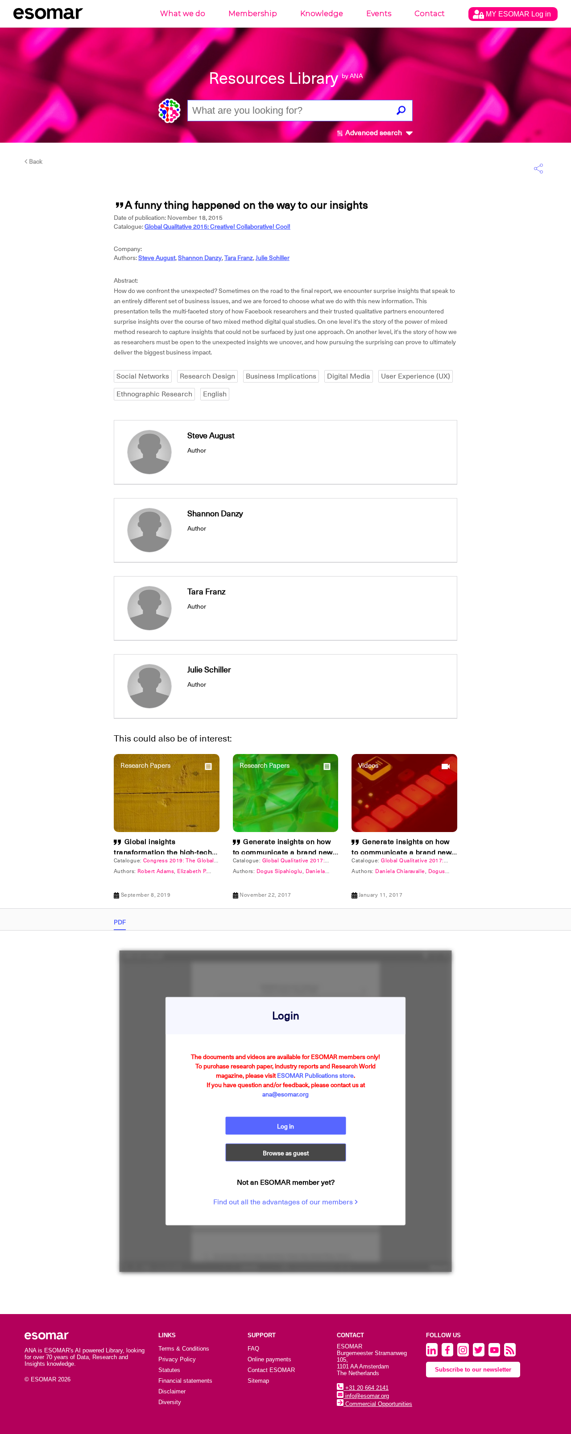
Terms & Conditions (183, 1348)
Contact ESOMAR (271, 1370)
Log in (285, 1126)
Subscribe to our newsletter (473, 1369)
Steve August (156, 258)
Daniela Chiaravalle (400, 871)
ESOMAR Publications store (315, 1075)
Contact (429, 13)
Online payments (269, 1359)
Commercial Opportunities (377, 1404)
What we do (182, 13)
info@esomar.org (366, 1396)
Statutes (169, 1370)
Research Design (207, 376)
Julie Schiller (273, 258)
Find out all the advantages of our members (284, 1202)
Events (378, 13)
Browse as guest (286, 1153)
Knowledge (321, 13)
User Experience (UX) (415, 376)
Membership (252, 13)
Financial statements (185, 1380)
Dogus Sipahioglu (279, 871)
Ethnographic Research (154, 394)
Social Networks (142, 376)
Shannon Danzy (200, 258)
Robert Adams (155, 871)
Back (35, 161)
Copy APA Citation (285, 650)
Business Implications (281, 376)
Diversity (169, 1402)
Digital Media (348, 376)
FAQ (253, 1348)
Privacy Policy (177, 1359)
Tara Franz (238, 258)
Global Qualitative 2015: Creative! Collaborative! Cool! (217, 227)
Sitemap (258, 1380)
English (215, 394)
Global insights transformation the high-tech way (163, 852)
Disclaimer (172, 1391)
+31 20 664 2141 (366, 1388)
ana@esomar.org (285, 1094)
